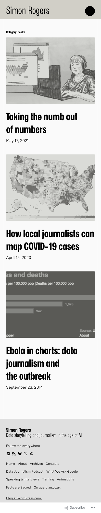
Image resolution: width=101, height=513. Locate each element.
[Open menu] (90, 11)
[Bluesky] (20, 454)
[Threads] (32, 454)
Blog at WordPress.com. (24, 498)
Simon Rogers (27, 11)
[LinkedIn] (8, 454)
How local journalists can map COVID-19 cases (50, 240)
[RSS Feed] (14, 454)
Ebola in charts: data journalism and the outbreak (41, 363)
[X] (26, 454)
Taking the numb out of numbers (41, 123)
